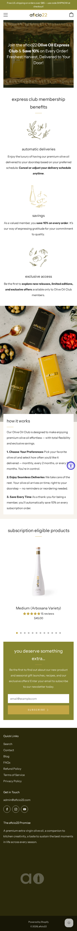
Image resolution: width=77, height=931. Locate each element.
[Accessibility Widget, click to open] (71, 465)
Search (7, 744)
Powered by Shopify (38, 921)
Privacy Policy (12, 781)
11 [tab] (56, 633)
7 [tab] (40, 633)
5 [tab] (32, 633)
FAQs (6, 762)
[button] (32, 613)
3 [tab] (25, 633)
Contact (8, 750)
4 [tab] (29, 633)
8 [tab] (44, 633)
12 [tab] (60, 633)
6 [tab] (36, 633)
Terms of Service (14, 775)
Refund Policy (12, 768)
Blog (6, 756)
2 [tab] (21, 633)
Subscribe (36, 709)
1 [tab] (17, 633)
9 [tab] (48, 633)
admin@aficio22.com (16, 800)
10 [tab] (52, 633)
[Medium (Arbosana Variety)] (38, 571)
